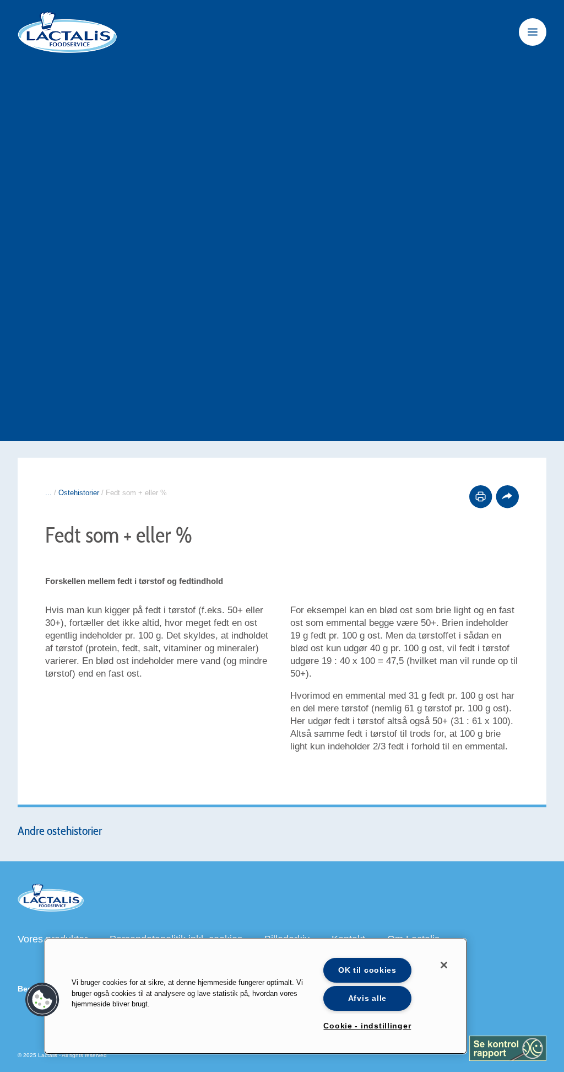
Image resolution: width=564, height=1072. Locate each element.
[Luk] (444, 965)
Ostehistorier (78, 493)
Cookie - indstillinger (367, 1025)
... (48, 493)
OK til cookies (367, 970)
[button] (42, 999)
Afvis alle (367, 998)
